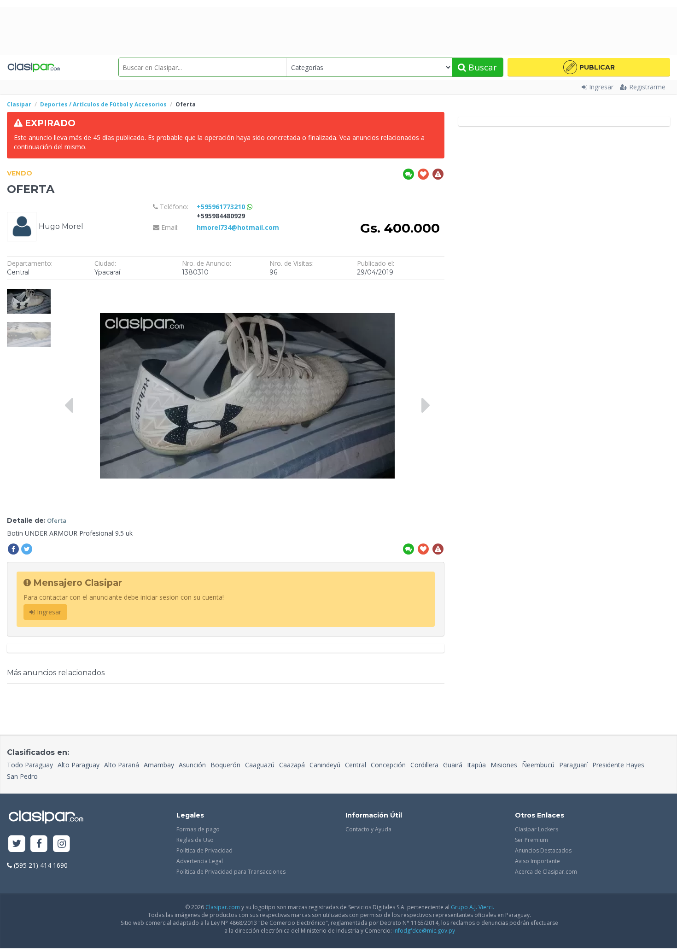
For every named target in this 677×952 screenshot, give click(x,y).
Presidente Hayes (618, 764)
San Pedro (22, 776)
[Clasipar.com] (33, 67)
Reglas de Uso (195, 840)
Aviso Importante (537, 861)
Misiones (503, 764)
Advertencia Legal (199, 861)
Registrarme (647, 86)
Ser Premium (531, 840)
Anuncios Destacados (543, 850)
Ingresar (601, 86)
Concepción (388, 764)
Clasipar (19, 104)
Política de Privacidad (204, 850)
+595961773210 (222, 206)
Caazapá (292, 764)
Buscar (481, 67)
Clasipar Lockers (536, 829)
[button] (589, 67)
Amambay (159, 764)
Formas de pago (198, 829)
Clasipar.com (222, 907)
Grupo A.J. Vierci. (472, 907)
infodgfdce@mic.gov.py (424, 930)
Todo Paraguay (30, 764)
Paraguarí (573, 764)
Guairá (452, 764)
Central (355, 764)
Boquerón (225, 764)
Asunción (192, 764)
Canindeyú (324, 764)
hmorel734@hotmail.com (238, 227)
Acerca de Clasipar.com (546, 872)
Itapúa (476, 764)
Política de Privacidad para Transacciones (231, 872)
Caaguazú (259, 764)
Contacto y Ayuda (368, 829)
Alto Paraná (121, 764)
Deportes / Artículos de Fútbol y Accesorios (103, 104)
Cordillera (424, 764)
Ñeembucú (538, 764)
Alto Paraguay (78, 764)
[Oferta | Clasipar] (29, 289)
